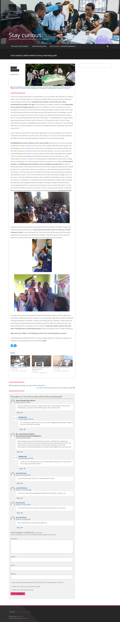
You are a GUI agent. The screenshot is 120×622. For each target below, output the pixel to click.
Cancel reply (38, 532)
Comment (14, 539)
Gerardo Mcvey (21, 517)
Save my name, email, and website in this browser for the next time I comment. (38, 582)
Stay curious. (26, 35)
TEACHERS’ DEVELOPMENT (20, 46)
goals (50, 87)
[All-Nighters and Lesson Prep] (20, 361)
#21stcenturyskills (17, 87)
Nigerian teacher (15, 88)
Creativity (45, 87)
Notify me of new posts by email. (22, 590)
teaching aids (43, 88)
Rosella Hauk (20, 503)
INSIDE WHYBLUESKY (39, 46)
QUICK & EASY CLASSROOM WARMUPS (62, 46)
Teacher (23, 88)
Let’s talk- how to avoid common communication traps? (55, 388)
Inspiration (56, 87)
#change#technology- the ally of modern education (41, 368)
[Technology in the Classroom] (63, 361)
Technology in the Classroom (61, 367)
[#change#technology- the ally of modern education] (41, 361)
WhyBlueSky (15, 74)
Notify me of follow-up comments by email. (26, 586)
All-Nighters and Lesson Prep (19, 367)
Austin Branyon (21, 473)
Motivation (68, 87)
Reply (18, 413)
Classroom (39, 87)
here (44, 341)
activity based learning (29, 87)
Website (13, 574)
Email (13, 565)
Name (13, 557)
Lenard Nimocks (21, 488)
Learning (62, 87)
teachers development (32, 88)
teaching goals (52, 88)
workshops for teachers (63, 88)
